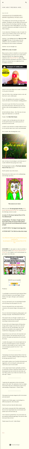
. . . (2, 5)
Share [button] (3, 432)
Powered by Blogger (16, 444)
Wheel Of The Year (14, 57)
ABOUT (8, 7)
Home (3, 7)
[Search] (26, 2)
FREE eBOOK (13, 7)
